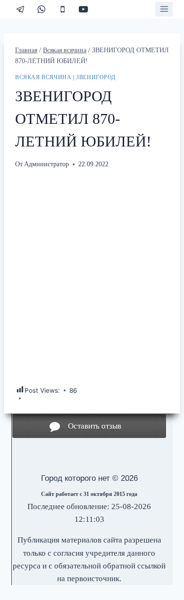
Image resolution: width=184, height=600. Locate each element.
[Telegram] (20, 9)
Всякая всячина (43, 77)
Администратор (46, 164)
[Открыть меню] (164, 9)
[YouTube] (84, 9)
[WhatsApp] (42, 9)
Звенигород (96, 77)
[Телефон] (62, 9)
